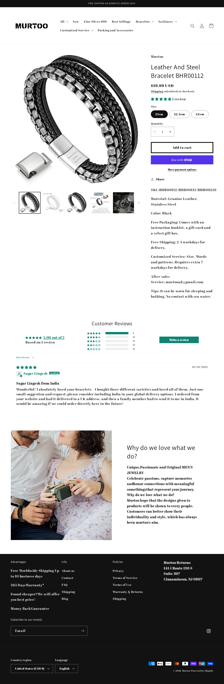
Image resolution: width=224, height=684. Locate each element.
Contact (67, 578)
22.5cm (179, 114)
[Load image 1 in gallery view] (29, 202)
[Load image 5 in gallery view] (123, 202)
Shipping (157, 91)
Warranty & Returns (128, 592)
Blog (65, 599)
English (65, 668)
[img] (26, 367)
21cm (159, 114)
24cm (200, 114)
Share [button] (160, 179)
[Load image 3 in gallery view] (76, 202)
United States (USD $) (29, 668)
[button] (64, 21)
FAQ (64, 585)
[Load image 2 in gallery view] (53, 202)
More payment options (182, 169)
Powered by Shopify (202, 670)
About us (68, 571)
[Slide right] (138, 202)
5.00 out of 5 (53, 337)
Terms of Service (125, 578)
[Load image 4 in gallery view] (100, 202)
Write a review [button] (179, 340)
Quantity (157, 123)
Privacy (118, 571)
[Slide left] (14, 202)
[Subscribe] (82, 631)
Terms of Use (122, 585)
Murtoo (186, 670)
